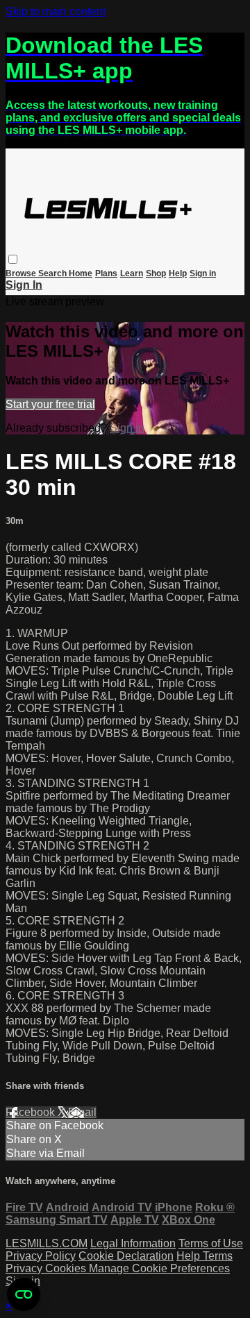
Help (178, 273)
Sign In (24, 285)
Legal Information (133, 1243)
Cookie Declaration (126, 1256)
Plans (106, 273)
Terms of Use (210, 1243)
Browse (22, 273)
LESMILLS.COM (47, 1243)
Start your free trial (50, 404)
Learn (131, 273)
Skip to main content (56, 11)
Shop (156, 273)
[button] (12, 259)
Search (53, 273)
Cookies (67, 1268)
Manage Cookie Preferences (159, 1268)
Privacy (25, 1268)
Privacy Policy (41, 1256)
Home (80, 273)
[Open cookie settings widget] (23, 1294)
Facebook (32, 1112)
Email (82, 1112)
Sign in (203, 273)
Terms (218, 1256)
